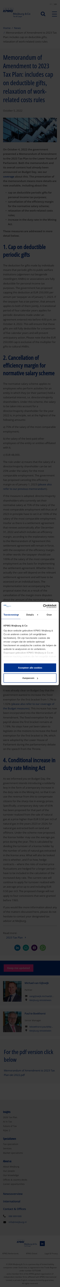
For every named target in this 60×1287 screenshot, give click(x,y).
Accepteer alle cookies (30, 667)
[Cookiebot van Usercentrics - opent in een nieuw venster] (43, 606)
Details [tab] (30, 614)
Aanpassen (28, 678)
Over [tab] (49, 614)
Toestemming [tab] (11, 614)
